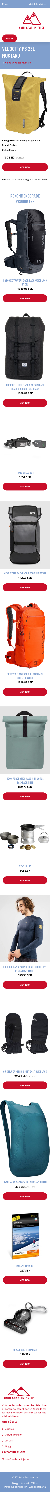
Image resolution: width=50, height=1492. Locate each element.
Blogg (8, 1446)
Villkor (34, 1483)
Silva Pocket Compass (25, 1350)
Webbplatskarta (37, 1486)
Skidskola (9, 1428)
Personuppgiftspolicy (15, 1486)
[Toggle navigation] (6, 21)
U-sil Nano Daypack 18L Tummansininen (25, 1182)
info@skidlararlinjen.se (38, 4)
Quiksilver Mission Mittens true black (25, 1071)
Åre (6, 4)
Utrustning (21, 140)
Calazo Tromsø (25, 1266)
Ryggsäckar (34, 140)
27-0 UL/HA (25, 866)
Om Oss (9, 1440)
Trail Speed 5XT (25, 472)
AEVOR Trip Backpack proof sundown (25, 573)
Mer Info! (25, 167)
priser (9, 38)
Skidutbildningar (13, 1434)
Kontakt (25, 1483)
